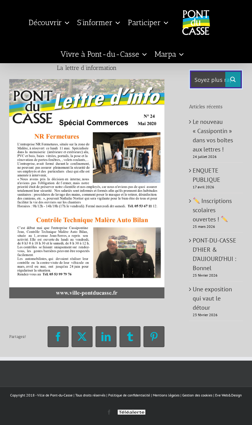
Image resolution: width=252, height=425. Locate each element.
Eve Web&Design (228, 395)
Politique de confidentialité (129, 395)
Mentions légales (166, 395)
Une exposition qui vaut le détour (212, 298)
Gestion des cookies (197, 395)
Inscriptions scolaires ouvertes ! (212, 210)
